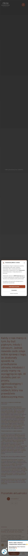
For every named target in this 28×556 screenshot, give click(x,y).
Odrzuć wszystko (14, 293)
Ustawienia (14, 290)
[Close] (24, 263)
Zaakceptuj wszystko (14, 286)
